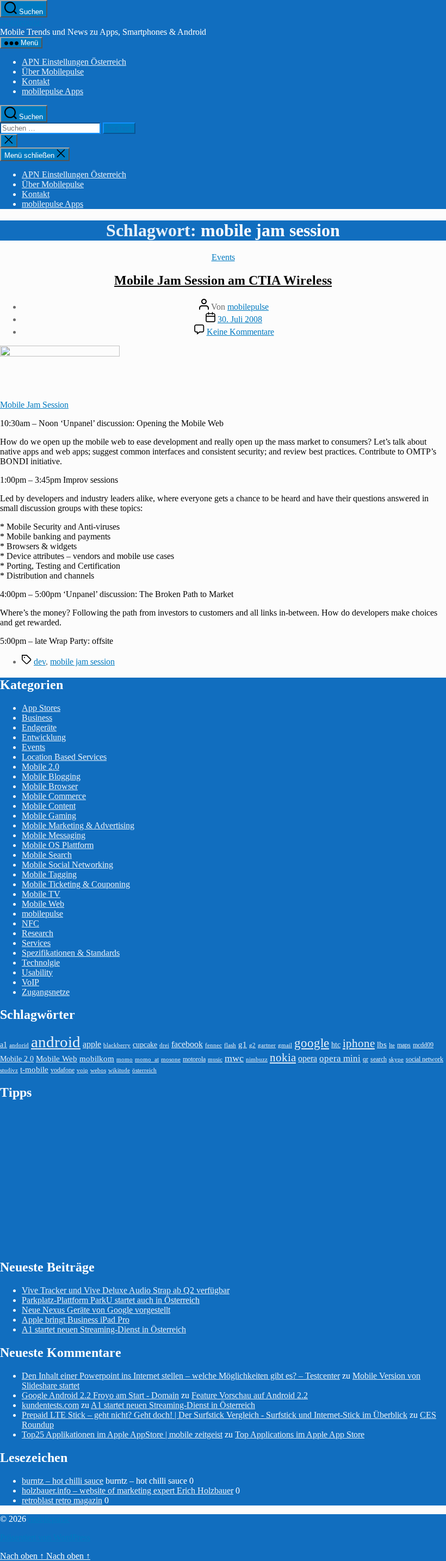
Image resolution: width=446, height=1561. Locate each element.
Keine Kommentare (240, 331)
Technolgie (41, 962)
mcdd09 (423, 1045)
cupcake (145, 1045)
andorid (19, 1045)
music (215, 1059)
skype (396, 1059)
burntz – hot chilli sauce (62, 1480)
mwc (234, 1058)
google (311, 1043)
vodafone (63, 1070)
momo (124, 1059)
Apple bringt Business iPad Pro (75, 1319)
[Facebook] (439, 186)
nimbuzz (257, 1059)
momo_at (147, 1059)
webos (98, 1070)
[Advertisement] (81, 1179)
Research (37, 933)
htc (335, 1045)
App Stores (41, 707)
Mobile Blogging (51, 776)
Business (37, 717)
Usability (37, 972)
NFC (30, 923)
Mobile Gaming (49, 815)
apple (92, 1044)
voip (82, 1070)
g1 (242, 1044)
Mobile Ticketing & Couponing (76, 884)
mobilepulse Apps (52, 91)
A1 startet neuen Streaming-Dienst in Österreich (104, 1329)
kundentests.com (50, 1405)
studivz (9, 1070)
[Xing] (439, 247)
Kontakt (35, 81)
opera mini (340, 1058)
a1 (3, 1045)
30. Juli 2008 (240, 319)
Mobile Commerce (54, 796)
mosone (171, 1059)
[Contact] (439, 156)
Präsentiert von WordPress (45, 1537)
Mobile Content (49, 805)
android (55, 1041)
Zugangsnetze (46, 992)
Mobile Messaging (53, 835)
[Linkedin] (439, 217)
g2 (252, 1045)
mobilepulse (20, 22)
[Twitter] (439, 171)
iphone (359, 1043)
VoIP (30, 982)
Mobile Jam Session (34, 404)
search (378, 1059)
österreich (144, 1070)
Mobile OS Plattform (58, 845)
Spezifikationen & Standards (71, 952)
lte (392, 1045)
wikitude (119, 1070)
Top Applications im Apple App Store (299, 1434)
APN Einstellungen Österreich (74, 61)
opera (307, 1058)
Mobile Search (47, 854)
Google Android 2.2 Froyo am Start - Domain (100, 1395)
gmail (285, 1045)
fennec (213, 1045)
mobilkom (96, 1058)
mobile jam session (82, 661)
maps (404, 1045)
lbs (382, 1044)
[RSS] (439, 232)
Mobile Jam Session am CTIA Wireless (223, 280)
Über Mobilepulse (53, 71)
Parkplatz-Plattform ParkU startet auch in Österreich (111, 1300)
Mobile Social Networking (67, 864)
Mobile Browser (50, 786)
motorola (194, 1059)
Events (223, 257)
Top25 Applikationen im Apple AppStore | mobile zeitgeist (122, 1434)
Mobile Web (43, 903)
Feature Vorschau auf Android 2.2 (249, 1395)
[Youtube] (439, 201)
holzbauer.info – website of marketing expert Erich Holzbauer (127, 1490)
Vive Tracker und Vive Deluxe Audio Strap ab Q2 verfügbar (126, 1290)
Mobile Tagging (49, 874)
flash (230, 1045)
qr (365, 1059)
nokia (283, 1057)
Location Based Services (64, 756)
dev (40, 661)
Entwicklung (44, 737)
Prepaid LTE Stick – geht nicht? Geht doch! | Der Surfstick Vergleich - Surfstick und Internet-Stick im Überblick (214, 1414)
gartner (267, 1045)
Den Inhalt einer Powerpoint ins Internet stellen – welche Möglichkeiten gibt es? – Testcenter (181, 1375)
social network (424, 1059)
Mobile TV (41, 894)
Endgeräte (39, 727)
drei (164, 1045)
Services (36, 943)
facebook (187, 1044)
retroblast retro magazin (62, 1500)
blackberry (117, 1045)
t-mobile (34, 1069)
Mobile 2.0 (40, 766)
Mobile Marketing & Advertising (78, 825)
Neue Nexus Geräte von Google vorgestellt (96, 1309)
